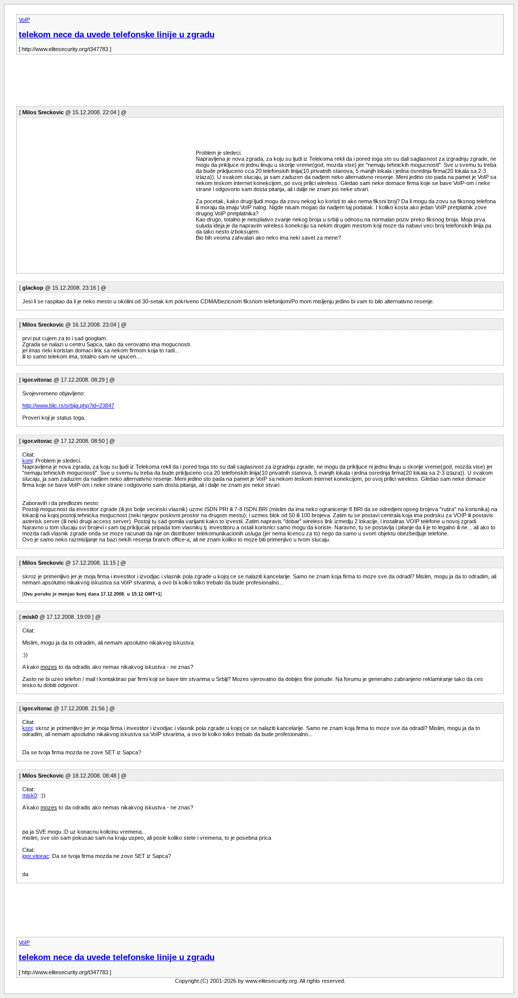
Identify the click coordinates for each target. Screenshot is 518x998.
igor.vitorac (35, 856)
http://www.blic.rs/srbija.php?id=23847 (68, 405)
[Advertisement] (200, 83)
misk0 (29, 795)
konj (27, 461)
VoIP (24, 20)
